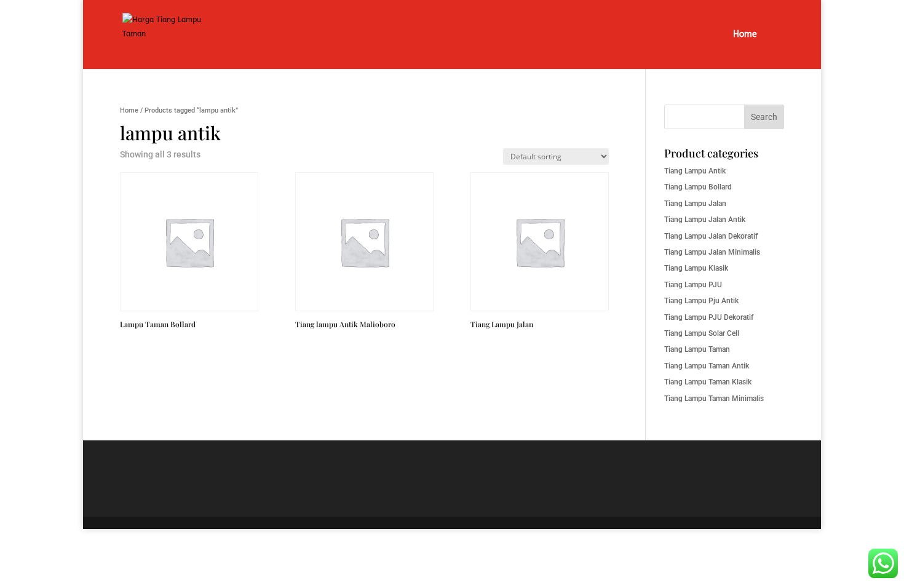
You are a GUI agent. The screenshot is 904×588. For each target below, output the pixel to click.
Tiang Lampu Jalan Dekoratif (711, 236)
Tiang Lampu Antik (695, 171)
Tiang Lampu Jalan (695, 203)
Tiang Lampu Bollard (698, 187)
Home (745, 34)
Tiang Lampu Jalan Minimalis (712, 252)
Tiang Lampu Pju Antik (701, 300)
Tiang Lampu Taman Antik (706, 366)
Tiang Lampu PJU (693, 284)
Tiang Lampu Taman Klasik (707, 382)
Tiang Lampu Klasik (696, 268)
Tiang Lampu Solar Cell (701, 333)
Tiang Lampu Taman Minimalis (714, 398)
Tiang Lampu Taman (697, 349)
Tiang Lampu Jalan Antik (704, 219)
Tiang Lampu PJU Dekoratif (708, 317)
